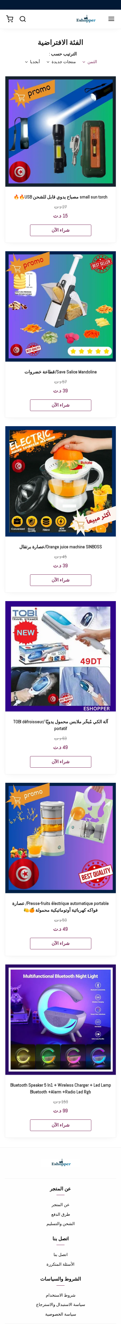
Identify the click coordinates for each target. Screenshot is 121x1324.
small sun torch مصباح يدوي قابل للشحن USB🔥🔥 (60, 197)
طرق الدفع (60, 1214)
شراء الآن (61, 230)
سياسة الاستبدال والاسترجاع (60, 1304)
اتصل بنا (61, 1254)
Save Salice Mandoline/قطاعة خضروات (61, 372)
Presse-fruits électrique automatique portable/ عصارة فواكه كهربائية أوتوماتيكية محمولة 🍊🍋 (60, 906)
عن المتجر (61, 1204)
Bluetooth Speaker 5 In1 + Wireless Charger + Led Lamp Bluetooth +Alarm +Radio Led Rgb (60, 1088)
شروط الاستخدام (61, 1295)
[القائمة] (111, 19)
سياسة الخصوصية (60, 1314)
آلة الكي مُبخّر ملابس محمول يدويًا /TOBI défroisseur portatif (60, 725)
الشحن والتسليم (60, 1223)
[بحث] (22, 19)
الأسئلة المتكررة (60, 1264)
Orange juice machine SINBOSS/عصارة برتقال (60, 547)
